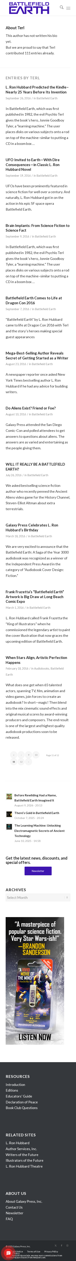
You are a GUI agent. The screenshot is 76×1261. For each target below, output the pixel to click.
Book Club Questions (22, 1108)
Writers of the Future (22, 1154)
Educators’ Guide (19, 1096)
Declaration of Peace (22, 1102)
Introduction (15, 1084)
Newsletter (14, 1213)
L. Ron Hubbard (17, 1143)
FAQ (9, 1219)
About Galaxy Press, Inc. (24, 1201)
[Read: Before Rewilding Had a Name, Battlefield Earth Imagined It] (9, 796)
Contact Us (14, 1207)
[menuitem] (60, 8)
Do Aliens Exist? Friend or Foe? (31, 408)
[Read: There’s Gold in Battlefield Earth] (9, 814)
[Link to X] (56, 1245)
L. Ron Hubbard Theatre (24, 1166)
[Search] (60, 8)
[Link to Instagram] (67, 1245)
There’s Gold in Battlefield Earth (36, 813)
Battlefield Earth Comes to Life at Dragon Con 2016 (34, 300)
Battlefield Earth (46, 98)
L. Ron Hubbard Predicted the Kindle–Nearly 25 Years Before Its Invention (37, 89)
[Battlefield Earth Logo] (31, 8)
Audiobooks (41, 668)
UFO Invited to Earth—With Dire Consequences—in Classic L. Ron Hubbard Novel (33, 164)
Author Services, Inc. (21, 1149)
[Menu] (68, 8)
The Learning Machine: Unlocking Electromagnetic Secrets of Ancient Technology (39, 830)
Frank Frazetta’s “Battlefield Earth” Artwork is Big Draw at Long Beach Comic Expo (35, 596)
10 (36, 755)
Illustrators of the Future (24, 1160)
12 (21, 761)
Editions (12, 1090)
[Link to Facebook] (62, 1245)
